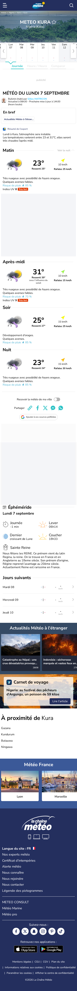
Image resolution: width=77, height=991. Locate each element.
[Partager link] (30, 408)
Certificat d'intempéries (18, 860)
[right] (73, 51)
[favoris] (53, 22)
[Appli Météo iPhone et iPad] (25, 949)
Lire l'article (60, 701)
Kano (19, 12)
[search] (71, 5)
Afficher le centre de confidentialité (54, 973)
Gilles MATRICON (37, 99)
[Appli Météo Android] (51, 949)
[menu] (5, 5)
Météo (3, 12)
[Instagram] (43, 931)
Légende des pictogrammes (22, 891)
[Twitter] (25, 931)
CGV (45, 961)
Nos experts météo (16, 854)
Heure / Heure (37, 66)
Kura (25, 12)
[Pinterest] (52, 931)
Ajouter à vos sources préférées (41, 416)
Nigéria (11, 12)
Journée (17, 66)
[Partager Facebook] (37, 408)
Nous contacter (13, 884)
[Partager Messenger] (53, 408)
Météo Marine (12, 908)
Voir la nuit (64, 150)
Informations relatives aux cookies (24, 967)
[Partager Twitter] (45, 408)
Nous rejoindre (12, 879)
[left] (3, 51)
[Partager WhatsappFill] (60, 408)
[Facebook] (16, 931)
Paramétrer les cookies (19, 973)
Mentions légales (21, 961)
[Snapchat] (34, 931)
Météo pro (9, 914)
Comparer (58, 66)
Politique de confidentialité (61, 967)
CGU (37, 961)
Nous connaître (13, 872)
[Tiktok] (60, 931)
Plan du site (58, 961)
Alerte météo (11, 866)
